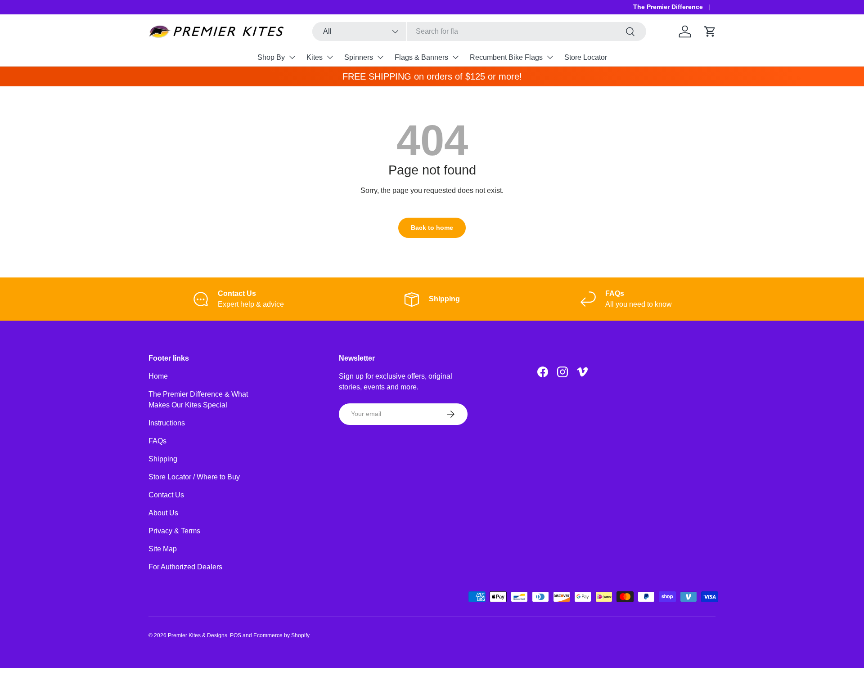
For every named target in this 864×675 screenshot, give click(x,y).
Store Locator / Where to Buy (194, 477)
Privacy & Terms (174, 531)
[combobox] (479, 31)
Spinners (358, 57)
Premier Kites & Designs (197, 635)
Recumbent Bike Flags (506, 57)
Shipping (162, 459)
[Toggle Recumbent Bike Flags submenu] (549, 57)
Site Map (162, 549)
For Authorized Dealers (185, 567)
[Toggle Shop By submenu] (292, 57)
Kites (314, 57)
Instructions (166, 423)
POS (235, 635)
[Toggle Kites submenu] (329, 57)
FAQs (157, 441)
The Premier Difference (668, 6)
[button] (710, 31)
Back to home (432, 227)
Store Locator (585, 57)
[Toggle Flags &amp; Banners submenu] (455, 57)
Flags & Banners (421, 57)
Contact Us (166, 495)
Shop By (271, 57)
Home (158, 376)
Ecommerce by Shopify (281, 635)
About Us (163, 513)
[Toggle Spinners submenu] (380, 57)
